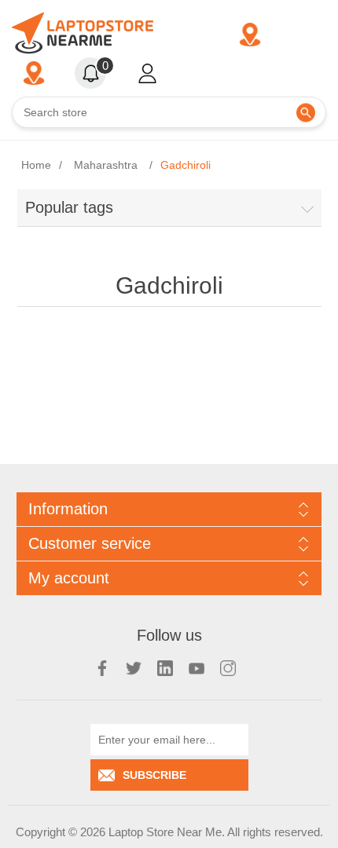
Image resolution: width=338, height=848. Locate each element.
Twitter (133, 668)
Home (36, 165)
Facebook (102, 668)
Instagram (228, 668)
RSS (165, 668)
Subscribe (154, 775)
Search (305, 112)
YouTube (196, 668)
